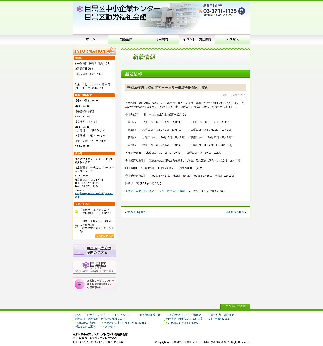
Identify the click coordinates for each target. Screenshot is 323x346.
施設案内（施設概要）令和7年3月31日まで (100, 318)
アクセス (232, 39)
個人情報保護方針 (149, 314)
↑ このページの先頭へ (235, 306)
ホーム (90, 39)
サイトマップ (97, 314)
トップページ (122, 314)
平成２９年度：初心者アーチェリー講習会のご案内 (155, 191)
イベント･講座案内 (197, 39)
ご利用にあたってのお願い (183, 322)
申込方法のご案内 (161, 39)
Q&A (77, 314)
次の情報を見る (235, 212)
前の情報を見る (136, 212)
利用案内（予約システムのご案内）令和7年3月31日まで (199, 318)
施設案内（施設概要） (126, 39)
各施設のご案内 (85, 322)
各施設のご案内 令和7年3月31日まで (126, 322)
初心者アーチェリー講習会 (185, 314)
